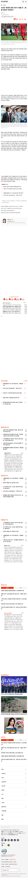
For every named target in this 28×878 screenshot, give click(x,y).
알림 (2, 819)
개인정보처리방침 (12, 859)
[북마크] (25, 19)
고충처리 (2, 866)
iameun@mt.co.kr (11, 221)
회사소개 (2, 859)
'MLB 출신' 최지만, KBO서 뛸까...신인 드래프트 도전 (12, 604)
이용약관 (14, 861)
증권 (2, 769)
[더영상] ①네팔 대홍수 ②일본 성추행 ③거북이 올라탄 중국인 (14, 714)
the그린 (3, 786)
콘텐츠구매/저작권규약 (13, 864)
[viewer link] (25, 38)
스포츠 (4, 5)
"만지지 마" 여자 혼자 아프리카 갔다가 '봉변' (12, 188)
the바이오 (4, 781)
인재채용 (6, 859)
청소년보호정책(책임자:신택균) (6, 861)
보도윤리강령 (7, 866)
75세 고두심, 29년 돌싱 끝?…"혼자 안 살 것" (12, 195)
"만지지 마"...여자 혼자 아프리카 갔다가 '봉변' (12, 393)
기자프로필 (4, 811)
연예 (2, 798)
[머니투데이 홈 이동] (5, 827)
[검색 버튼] (23, 1)
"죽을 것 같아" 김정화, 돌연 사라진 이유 (11, 397)
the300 (3, 773)
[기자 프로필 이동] (4, 221)
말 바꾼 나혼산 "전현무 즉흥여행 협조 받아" (12, 186)
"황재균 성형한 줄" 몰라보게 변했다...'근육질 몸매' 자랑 (12, 590)
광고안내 (2, 864)
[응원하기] (12, 219)
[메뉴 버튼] (25, 1)
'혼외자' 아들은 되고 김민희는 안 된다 (11, 482)
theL (3, 777)
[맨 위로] (25, 872)
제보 (2, 815)
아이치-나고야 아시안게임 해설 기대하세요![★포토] (12, 694)
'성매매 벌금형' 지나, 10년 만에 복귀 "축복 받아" (13, 193)
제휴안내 (6, 864)
